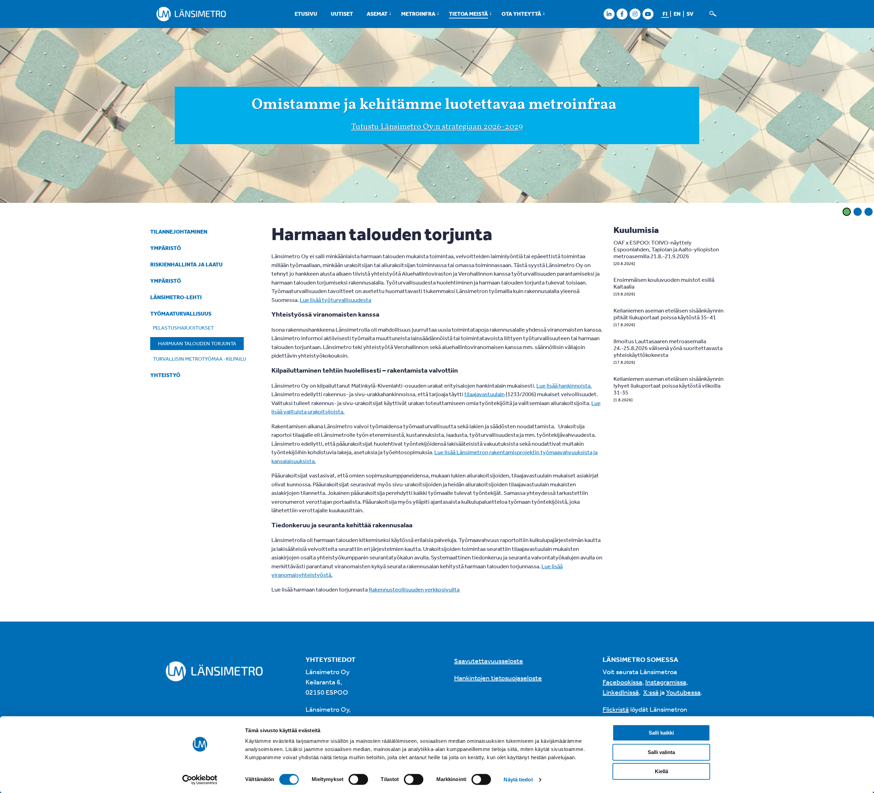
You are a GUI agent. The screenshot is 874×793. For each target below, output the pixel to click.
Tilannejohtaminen (178, 231)
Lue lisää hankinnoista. (564, 385)
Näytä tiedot (518, 779)
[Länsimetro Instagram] (635, 14)
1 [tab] (847, 212)
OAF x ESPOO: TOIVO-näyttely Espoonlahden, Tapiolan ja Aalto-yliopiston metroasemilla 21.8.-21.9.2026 (666, 249)
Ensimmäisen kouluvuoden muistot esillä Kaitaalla (664, 283)
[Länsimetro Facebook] (622, 14)
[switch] (358, 779)
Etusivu (306, 13)
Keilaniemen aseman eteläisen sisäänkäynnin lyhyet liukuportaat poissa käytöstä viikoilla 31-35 (668, 385)
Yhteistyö (165, 375)
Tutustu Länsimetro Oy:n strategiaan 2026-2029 (437, 127)
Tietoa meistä (468, 13)
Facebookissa (622, 682)
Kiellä (661, 771)
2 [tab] (858, 212)
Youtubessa (683, 692)
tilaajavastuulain (484, 394)
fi (665, 13)
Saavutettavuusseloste (488, 661)
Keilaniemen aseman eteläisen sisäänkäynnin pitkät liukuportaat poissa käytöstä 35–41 (668, 314)
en (677, 13)
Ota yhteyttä (521, 13)
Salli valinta (661, 752)
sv (690, 13)
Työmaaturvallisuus (180, 313)
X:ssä (651, 692)
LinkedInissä (621, 692)
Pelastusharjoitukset (183, 327)
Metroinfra (418, 13)
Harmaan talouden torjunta (197, 343)
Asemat (377, 13)
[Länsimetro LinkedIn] (609, 14)
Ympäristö (165, 248)
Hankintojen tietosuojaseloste (498, 678)
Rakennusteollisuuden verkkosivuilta (414, 589)
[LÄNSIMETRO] (191, 14)
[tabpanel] (437, 116)
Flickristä (616, 709)
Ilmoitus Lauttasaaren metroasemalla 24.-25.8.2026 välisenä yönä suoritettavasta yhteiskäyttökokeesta (668, 347)
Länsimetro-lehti (176, 297)
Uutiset (342, 13)
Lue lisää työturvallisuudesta (335, 299)
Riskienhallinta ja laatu (186, 264)
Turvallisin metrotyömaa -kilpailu (199, 359)
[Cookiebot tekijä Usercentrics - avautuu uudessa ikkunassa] (200, 780)
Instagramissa (665, 682)
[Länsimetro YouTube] (648, 14)
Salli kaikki (661, 733)
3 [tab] (868, 212)
